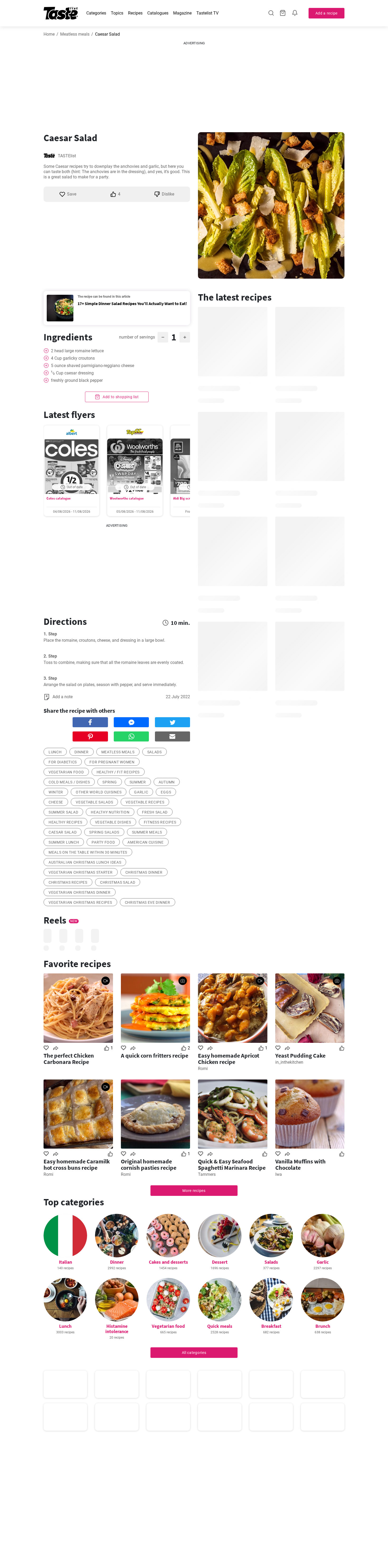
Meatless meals (74, 34)
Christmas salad (117, 882)
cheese (56, 802)
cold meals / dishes (69, 782)
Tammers (207, 1174)
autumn (167, 782)
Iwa (278, 1174)
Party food (103, 842)
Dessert (220, 1262)
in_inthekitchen (289, 1062)
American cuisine (145, 842)
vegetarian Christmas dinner (80, 892)
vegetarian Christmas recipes (80, 902)
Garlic (323, 1262)
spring (109, 782)
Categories (96, 13)
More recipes (193, 1190)
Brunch (322, 1326)
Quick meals (219, 1326)
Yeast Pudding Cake (300, 1055)
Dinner (117, 1262)
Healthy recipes (65, 822)
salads (154, 752)
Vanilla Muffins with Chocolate (300, 1164)
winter (56, 792)
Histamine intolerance (116, 1328)
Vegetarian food (168, 1326)
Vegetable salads (94, 802)
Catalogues (157, 13)
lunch (55, 752)
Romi (203, 1068)
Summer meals (147, 832)
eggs (166, 792)
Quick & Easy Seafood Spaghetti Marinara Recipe (232, 1164)
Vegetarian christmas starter (81, 872)
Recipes (135, 13)
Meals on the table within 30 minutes (88, 852)
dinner (81, 752)
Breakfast (271, 1326)
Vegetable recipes (145, 802)
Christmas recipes (68, 882)
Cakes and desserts (168, 1262)
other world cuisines (98, 792)
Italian (65, 1262)
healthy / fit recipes (118, 772)
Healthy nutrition (110, 812)
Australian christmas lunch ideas (85, 862)
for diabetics (63, 762)
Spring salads (104, 832)
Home (49, 34)
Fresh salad (155, 812)
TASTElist (67, 155)
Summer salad (63, 812)
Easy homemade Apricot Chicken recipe (228, 1058)
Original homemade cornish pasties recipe (148, 1164)
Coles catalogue (58, 498)
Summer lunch (64, 842)
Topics (117, 13)
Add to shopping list (120, 397)
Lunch (65, 1326)
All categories (194, 1352)
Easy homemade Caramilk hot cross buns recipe (77, 1164)
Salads (271, 1262)
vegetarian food (66, 772)
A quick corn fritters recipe (154, 1055)
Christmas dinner (144, 872)
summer (138, 782)
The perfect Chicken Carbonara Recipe (69, 1058)
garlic (141, 792)
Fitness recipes (160, 822)
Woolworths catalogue (127, 498)
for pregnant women (112, 762)
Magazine (182, 13)
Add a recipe (326, 13)
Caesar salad (63, 832)
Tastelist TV (207, 13)
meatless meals (118, 752)
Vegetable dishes (113, 822)
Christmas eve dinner (147, 902)
